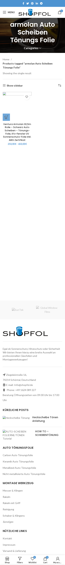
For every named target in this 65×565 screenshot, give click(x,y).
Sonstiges (8, 521)
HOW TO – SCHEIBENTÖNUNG (46, 433)
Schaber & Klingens (14, 515)
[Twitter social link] (27, 3)
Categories (31, 48)
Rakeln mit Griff (11, 503)
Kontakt (7, 538)
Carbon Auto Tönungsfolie (18, 455)
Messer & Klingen (13, 490)
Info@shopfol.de (23, 384)
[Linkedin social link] (37, 3)
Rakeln (6, 496)
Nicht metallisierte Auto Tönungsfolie (24, 473)
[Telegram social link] (41, 3)
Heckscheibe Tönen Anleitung (45, 419)
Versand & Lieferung (14, 550)
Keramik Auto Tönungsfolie (18, 461)
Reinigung (8, 509)
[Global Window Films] (47, 310)
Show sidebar (15, 85)
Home (6, 59)
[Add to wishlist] (26, 97)
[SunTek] (17, 310)
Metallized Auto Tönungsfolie (19, 467)
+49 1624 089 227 (25, 389)
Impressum (9, 544)
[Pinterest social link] (32, 3)
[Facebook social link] (23, 3)
